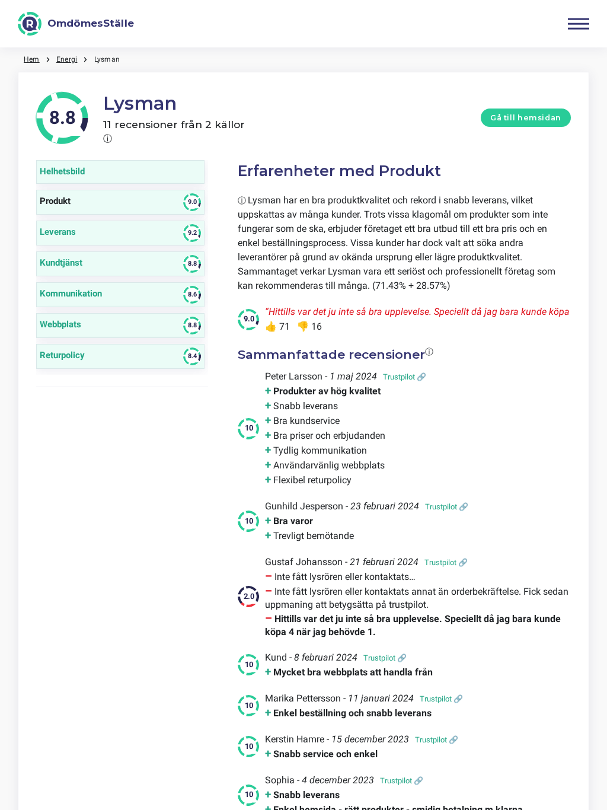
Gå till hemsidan (525, 117)
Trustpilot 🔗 (404, 376)
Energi (66, 59)
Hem (32, 59)
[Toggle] (578, 24)
